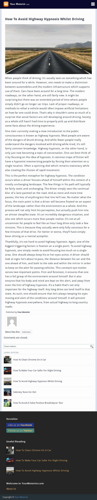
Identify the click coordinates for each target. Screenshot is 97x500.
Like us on (20, 424)
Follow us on (20, 430)
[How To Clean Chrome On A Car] (25, 362)
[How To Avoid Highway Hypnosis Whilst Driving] (33, 384)
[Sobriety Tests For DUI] (20, 395)
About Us (11, 488)
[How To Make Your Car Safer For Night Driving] (32, 373)
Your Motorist (23, 312)
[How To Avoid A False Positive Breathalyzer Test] (33, 405)
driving (26, 332)
